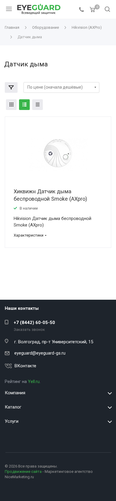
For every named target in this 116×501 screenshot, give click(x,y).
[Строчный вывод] (24, 104)
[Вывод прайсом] (37, 104)
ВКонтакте (25, 365)
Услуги (11, 421)
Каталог (13, 407)
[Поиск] (107, 9)
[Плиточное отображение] (11, 104)
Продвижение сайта (23, 471)
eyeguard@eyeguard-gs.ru (39, 353)
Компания (15, 392)
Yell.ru (34, 381)
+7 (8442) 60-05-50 (34, 322)
